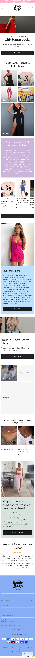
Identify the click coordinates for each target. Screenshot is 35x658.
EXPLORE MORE (17, 532)
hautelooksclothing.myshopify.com (17, 647)
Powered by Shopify (17, 651)
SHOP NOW (17, 309)
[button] (27, 7)
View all (17, 216)
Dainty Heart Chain (7, 450)
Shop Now (17, 356)
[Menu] (2, 7)
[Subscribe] (32, 616)
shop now (17, 52)
